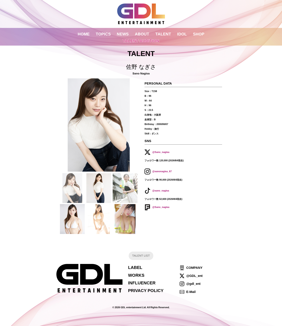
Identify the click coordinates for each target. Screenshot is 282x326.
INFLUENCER (142, 283)
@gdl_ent (193, 284)
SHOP (198, 34)
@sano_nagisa (160, 191)
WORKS (136, 275)
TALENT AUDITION (141, 41)
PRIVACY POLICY (145, 290)
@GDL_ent (194, 276)
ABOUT (142, 34)
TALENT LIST (141, 255)
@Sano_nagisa (160, 152)
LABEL (135, 267)
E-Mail (191, 292)
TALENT (163, 34)
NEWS (123, 34)
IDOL (182, 34)
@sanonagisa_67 (162, 171)
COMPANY (194, 268)
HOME (84, 34)
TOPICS (103, 34)
